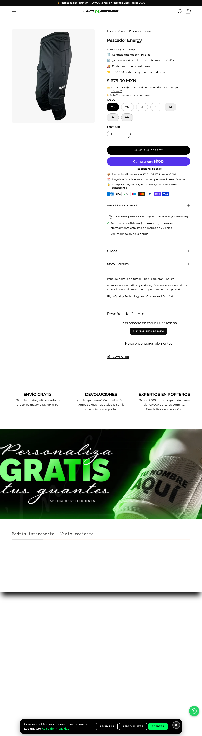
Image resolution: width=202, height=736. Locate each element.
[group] (101, 3)
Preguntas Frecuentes (20, 630)
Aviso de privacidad (26, 646)
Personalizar (133, 726)
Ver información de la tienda (129, 233)
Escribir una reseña (148, 331)
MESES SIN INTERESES (122, 205)
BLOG (16, 607)
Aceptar (158, 726)
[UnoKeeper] (101, 11)
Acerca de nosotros (25, 621)
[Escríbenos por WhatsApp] (194, 711)
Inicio (110, 31)
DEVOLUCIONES (118, 264)
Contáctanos (21, 614)
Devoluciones (21, 639)
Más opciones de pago (148, 168)
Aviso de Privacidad (56, 728)
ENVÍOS (112, 251)
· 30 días (131, 54)
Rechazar (106, 726)
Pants (121, 31)
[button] (179, 11)
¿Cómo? (116, 91)
